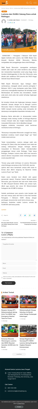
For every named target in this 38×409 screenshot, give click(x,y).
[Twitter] (10, 22)
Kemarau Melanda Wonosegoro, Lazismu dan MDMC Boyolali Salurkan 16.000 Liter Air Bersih (9, 343)
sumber (3, 209)
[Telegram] (14, 22)
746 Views (31, 20)
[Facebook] (8, 22)
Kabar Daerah (31, 306)
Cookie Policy (21, 403)
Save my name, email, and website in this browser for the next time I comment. (19, 277)
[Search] (30, 3)
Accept (19, 407)
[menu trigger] (34, 3)
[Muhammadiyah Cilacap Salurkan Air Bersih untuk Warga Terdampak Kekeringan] (28, 301)
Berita (4, 11)
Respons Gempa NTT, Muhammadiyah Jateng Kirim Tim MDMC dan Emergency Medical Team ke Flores (9, 314)
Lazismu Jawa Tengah (14, 20)
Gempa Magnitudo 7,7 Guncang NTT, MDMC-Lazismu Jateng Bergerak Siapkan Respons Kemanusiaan (28, 343)
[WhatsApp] (12, 22)
